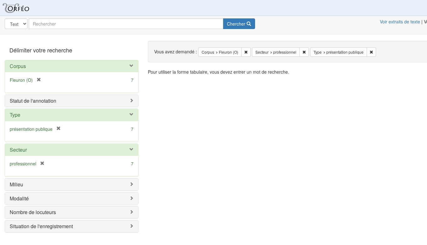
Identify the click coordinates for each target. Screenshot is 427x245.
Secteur (18, 149)
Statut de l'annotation (33, 100)
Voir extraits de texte (400, 21)
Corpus (18, 66)
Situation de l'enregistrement (41, 226)
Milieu (16, 184)
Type (15, 114)
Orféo (23, 8)
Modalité (19, 198)
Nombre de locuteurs (33, 212)
